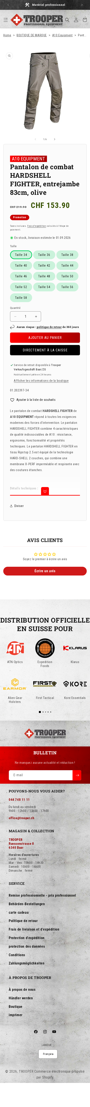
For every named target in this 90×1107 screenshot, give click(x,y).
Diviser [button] (19, 506)
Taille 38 (67, 255)
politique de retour (49, 327)
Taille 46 (21, 276)
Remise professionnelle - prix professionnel (42, 895)
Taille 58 (21, 297)
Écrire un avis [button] (45, 571)
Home (7, 35)
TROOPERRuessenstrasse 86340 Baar (21, 844)
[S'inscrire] (77, 775)
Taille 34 (21, 255)
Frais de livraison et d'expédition (34, 929)
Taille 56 (67, 287)
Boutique (15, 1007)
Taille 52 (21, 287)
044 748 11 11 (19, 800)
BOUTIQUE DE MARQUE (32, 35)
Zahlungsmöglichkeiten (27, 963)
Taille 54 (44, 287)
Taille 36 (44, 255)
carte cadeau (19, 912)
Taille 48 (44, 276)
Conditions (17, 955)
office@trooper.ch (21, 818)
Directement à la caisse (45, 350)
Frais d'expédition (36, 226)
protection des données (27, 946)
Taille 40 (21, 265)
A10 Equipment (62, 35)
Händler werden (21, 998)
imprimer (15, 1015)
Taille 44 (67, 265)
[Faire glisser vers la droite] (54, 139)
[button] (5, 20)
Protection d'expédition (27, 938)
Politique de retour (23, 921)
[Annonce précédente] (8, 5)
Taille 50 (67, 276)
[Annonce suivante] (82, 5)
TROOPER (26, 1071)
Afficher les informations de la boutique (41, 380)
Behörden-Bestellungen (27, 904)
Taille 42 (44, 265)
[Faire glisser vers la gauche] (35, 139)
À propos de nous (22, 989)
